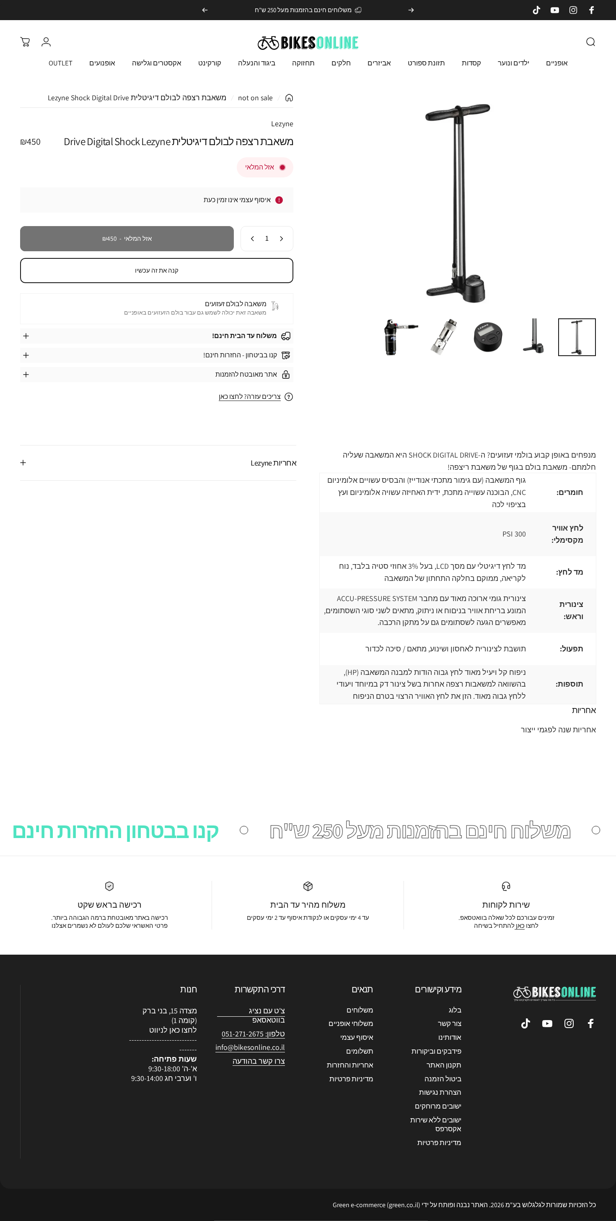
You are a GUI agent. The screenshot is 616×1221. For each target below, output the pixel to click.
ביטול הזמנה (442, 1079)
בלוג (455, 1010)
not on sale (255, 97)
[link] (250, 1047)
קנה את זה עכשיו (157, 270)
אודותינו (449, 1037)
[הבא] (205, 10)
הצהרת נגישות (440, 1092)
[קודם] (411, 10)
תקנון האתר (444, 1065)
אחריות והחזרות (350, 1065)
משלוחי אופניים (351, 1023)
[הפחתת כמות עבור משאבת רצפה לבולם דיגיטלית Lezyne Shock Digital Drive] (283, 238)
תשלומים (359, 1051)
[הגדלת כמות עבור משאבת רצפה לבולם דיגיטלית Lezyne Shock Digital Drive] (250, 238)
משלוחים (360, 1010)
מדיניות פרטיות (439, 1142)
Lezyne (282, 123)
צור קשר (449, 1023)
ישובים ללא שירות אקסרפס (435, 1124)
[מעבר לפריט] (577, 337)
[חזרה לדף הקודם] (289, 98)
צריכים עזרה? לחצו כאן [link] (250, 397)
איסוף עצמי (356, 1037)
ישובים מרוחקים (438, 1106)
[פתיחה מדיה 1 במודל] (459, 202)
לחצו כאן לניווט (173, 1030)
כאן (520, 925)
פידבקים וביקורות (436, 1051)
